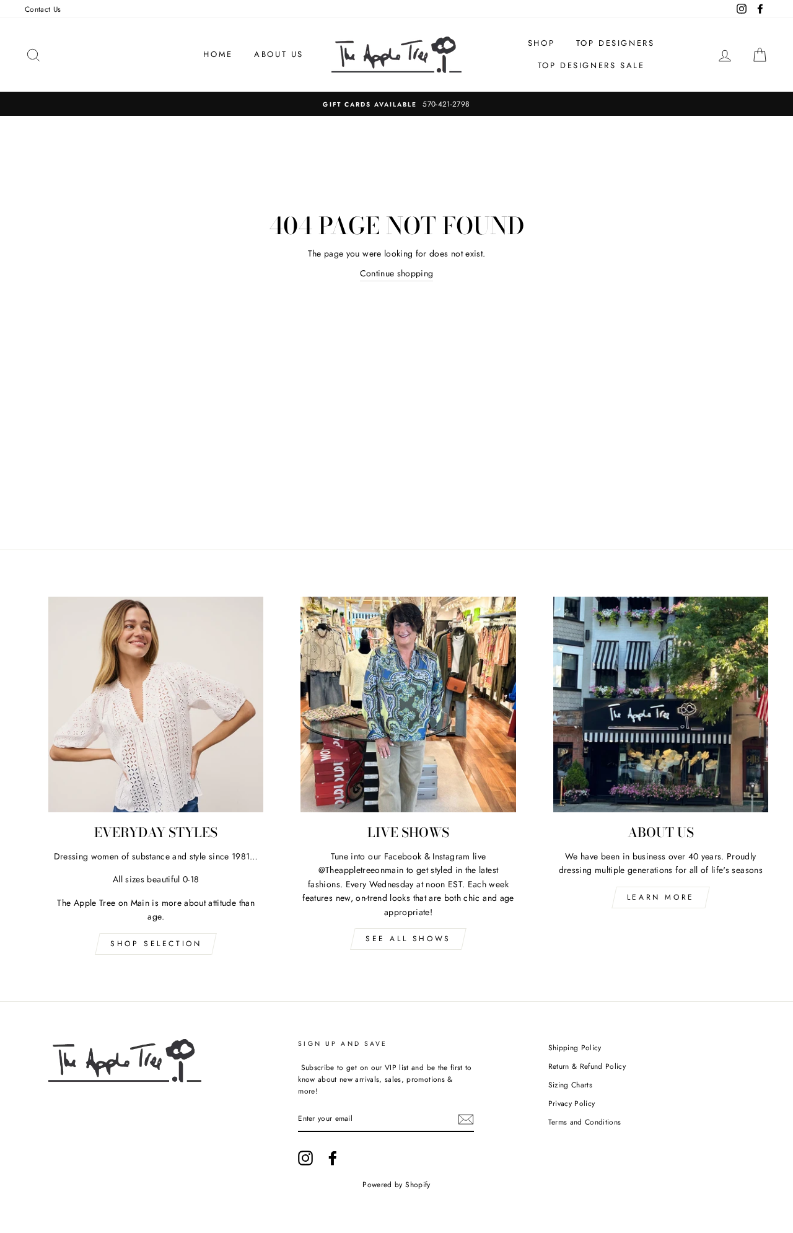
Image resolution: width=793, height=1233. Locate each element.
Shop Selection (155, 943)
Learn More (660, 897)
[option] (396, 104)
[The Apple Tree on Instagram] (305, 1158)
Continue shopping (397, 273)
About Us (279, 54)
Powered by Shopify (396, 1184)
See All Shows (408, 938)
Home (217, 54)
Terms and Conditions (584, 1122)
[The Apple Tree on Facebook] (332, 1158)
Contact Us (43, 9)
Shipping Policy (575, 1047)
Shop (541, 43)
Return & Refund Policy (587, 1066)
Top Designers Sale (591, 65)
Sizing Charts (570, 1084)
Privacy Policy (571, 1103)
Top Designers (615, 43)
